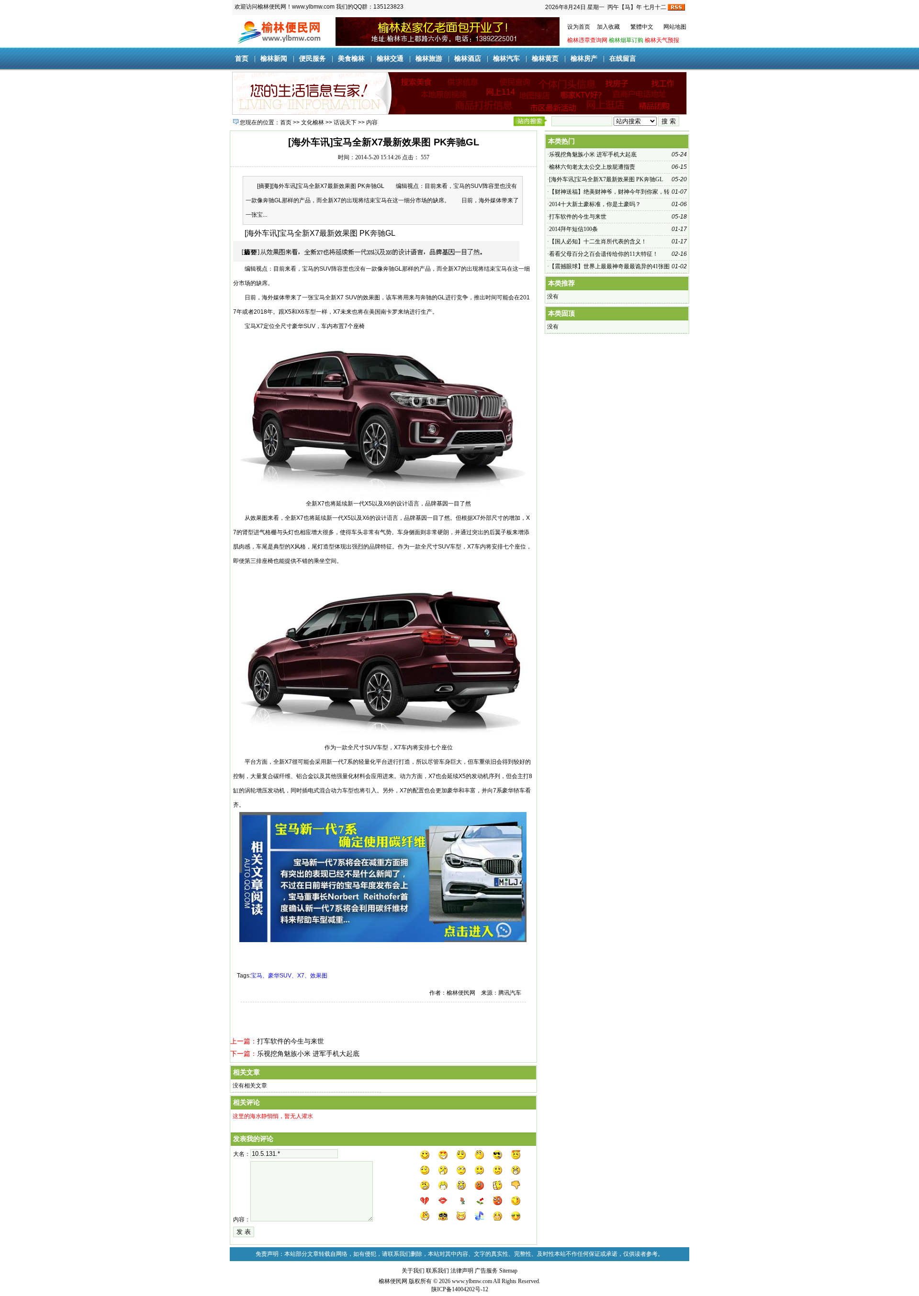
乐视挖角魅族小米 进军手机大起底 (308, 1053)
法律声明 (461, 1270)
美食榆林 (351, 58)
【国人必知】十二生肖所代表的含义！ (598, 241)
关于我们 (413, 1270)
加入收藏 (608, 26)
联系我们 (437, 1270)
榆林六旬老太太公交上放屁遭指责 (592, 167)
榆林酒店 (467, 58)
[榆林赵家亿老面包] (448, 44)
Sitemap (508, 1270)
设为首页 (578, 26)
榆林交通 (390, 58)
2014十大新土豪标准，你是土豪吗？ (595, 204)
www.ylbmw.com (472, 1281)
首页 (241, 58)
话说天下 (345, 122)
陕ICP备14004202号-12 (459, 1289)
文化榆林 (312, 122)
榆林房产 (584, 58)
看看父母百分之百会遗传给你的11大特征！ (603, 254)
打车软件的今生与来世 (290, 1041)
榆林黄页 (545, 58)
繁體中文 (641, 26)
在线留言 (622, 58)
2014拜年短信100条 (573, 229)
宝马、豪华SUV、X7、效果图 (289, 975)
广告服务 (486, 1270)
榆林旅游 (428, 58)
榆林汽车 (506, 58)
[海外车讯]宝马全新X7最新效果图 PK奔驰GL (606, 179)
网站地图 (674, 26)
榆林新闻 (273, 58)
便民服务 (312, 58)
